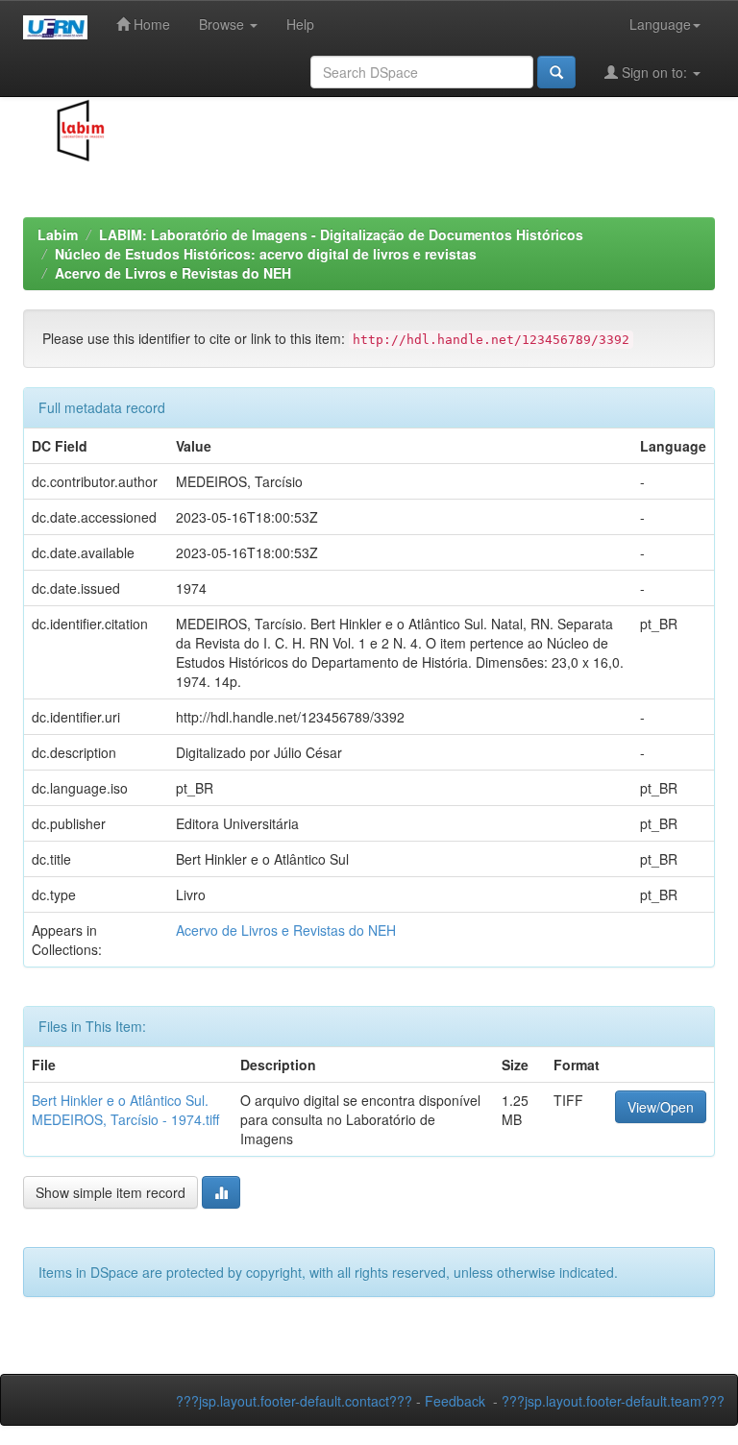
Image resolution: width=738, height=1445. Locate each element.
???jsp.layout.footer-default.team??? (613, 1400)
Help (300, 24)
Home (150, 24)
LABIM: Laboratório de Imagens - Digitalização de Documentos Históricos (341, 234)
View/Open (660, 1106)
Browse (223, 24)
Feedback (455, 1400)
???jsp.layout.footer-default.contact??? (294, 1400)
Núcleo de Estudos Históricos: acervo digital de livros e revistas (266, 253)
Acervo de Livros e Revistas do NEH (173, 272)
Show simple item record (110, 1192)
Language (660, 24)
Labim (57, 234)
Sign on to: (654, 72)
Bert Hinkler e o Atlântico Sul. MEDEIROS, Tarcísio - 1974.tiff (125, 1109)
